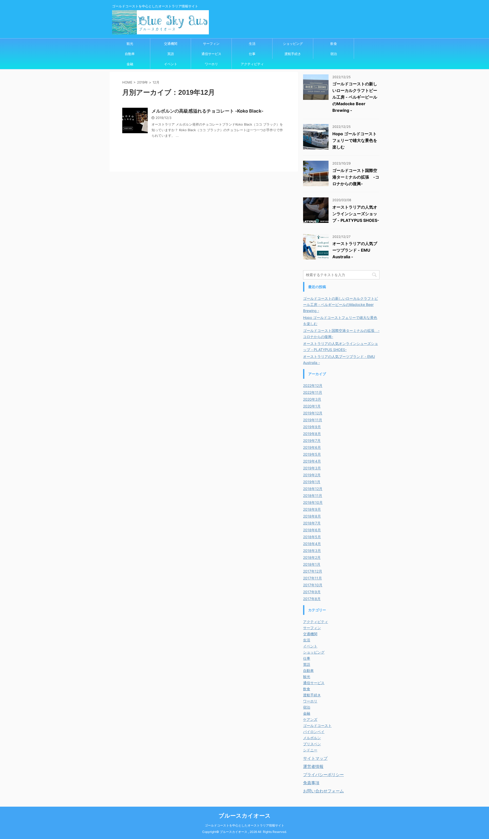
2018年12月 (312, 488)
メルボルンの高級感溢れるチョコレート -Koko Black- (207, 111)
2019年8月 (312, 433)
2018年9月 (312, 509)
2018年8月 (312, 516)
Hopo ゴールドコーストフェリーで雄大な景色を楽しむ (354, 140)
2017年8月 (312, 599)
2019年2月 (312, 475)
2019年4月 (312, 461)
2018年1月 (311, 564)
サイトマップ (315, 758)
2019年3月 (312, 468)
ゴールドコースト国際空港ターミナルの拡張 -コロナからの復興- (355, 177)
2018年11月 (312, 495)
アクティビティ (252, 64)
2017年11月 (312, 578)
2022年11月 (312, 392)
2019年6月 (312, 447)
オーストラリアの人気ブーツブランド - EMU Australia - (354, 250)
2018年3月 (312, 550)
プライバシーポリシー (323, 774)
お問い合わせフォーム (323, 790)
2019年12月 (312, 413)
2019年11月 (312, 420)
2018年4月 (312, 544)
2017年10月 (312, 585)
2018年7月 (312, 523)
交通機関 (170, 44)
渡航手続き (292, 54)
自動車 (130, 54)
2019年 (142, 82)
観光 (130, 44)
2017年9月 (312, 592)
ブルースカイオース (245, 815)
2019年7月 (312, 440)
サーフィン (211, 44)
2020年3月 (312, 399)
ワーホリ (211, 64)
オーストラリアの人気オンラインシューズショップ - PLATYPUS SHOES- (355, 214)
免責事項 (311, 782)
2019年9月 (312, 427)
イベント (170, 64)
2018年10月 (313, 502)
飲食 (333, 44)
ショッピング (293, 44)
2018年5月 (312, 537)
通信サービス (211, 54)
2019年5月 (312, 454)
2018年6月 (312, 530)
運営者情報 (313, 766)
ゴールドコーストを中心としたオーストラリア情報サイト (244, 825)
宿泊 (333, 54)
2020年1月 (312, 406)
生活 (252, 44)
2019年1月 (311, 482)
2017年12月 (312, 571)
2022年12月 (312, 385)
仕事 (252, 54)
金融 (130, 64)
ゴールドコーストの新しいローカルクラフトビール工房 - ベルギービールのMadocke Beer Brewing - (354, 97)
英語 (170, 54)
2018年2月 (312, 557)
